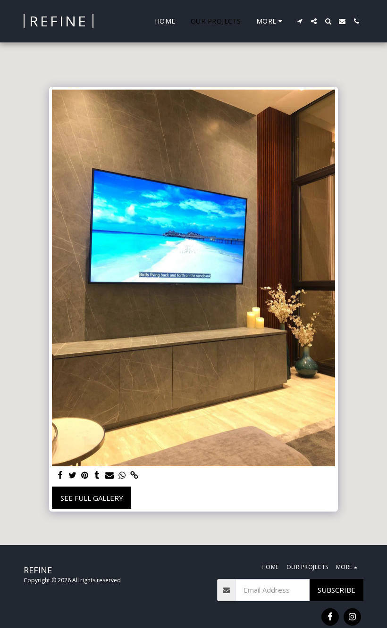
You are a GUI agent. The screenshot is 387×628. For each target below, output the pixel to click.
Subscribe (336, 590)
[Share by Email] (109, 475)
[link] (134, 475)
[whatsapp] (122, 475)
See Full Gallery (91, 498)
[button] (299, 21)
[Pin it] (84, 475)
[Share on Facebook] (60, 475)
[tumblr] (97, 475)
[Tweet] (72, 475)
